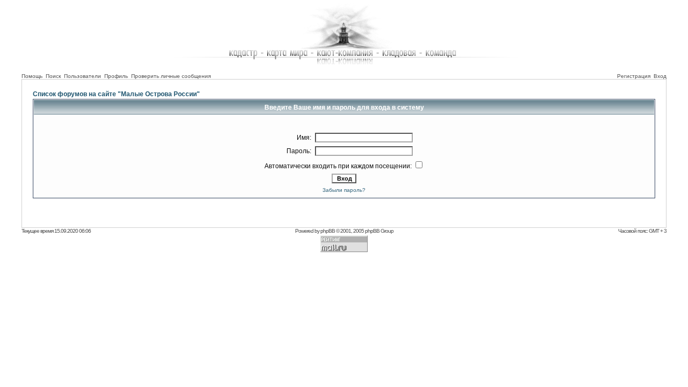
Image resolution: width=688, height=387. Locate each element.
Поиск (53, 76)
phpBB (327, 231)
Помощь (32, 76)
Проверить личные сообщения (171, 76)
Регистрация (633, 76)
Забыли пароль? (344, 190)
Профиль (116, 76)
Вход (660, 76)
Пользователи (82, 76)
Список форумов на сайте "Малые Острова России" (116, 94)
